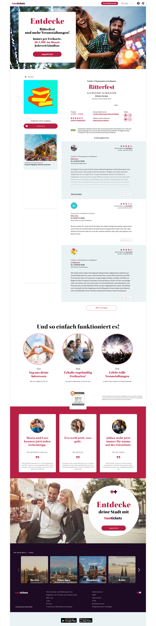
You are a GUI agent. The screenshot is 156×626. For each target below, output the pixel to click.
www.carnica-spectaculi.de (101, 120)
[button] (122, 3)
